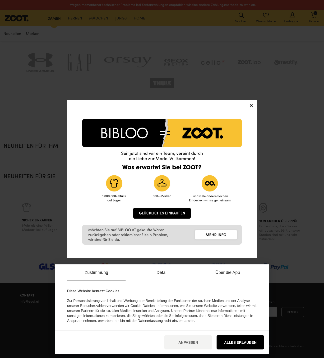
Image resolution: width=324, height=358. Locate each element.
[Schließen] (251, 106)
